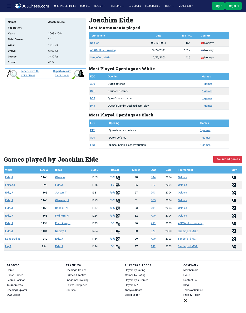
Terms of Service (193, 289)
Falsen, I (10, 184)
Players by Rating (135, 269)
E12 (92, 130)
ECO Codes (135, 6)
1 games (207, 83)
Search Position (16, 279)
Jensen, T (60, 192)
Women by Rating (135, 274)
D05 (92, 98)
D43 (92, 105)
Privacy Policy (191, 294)
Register (233, 5)
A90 (92, 83)
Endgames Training (77, 279)
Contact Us (190, 279)
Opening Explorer (65, 6)
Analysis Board (133, 289)
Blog (186, 284)
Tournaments (15, 284)
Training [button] (116, 6)
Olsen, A (60, 177)
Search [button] (99, 6)
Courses (85, 6)
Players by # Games (136, 279)
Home (10, 269)
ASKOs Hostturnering (103, 50)
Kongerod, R (12, 238)
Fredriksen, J (62, 223)
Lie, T (8, 246)
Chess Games (15, 274)
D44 (153, 177)
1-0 (113, 184)
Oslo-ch (94, 42)
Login (218, 5)
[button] (8, 6)
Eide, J (9, 177)
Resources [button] (151, 6)
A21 (153, 223)
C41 (92, 91)
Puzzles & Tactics (76, 274)
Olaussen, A (62, 200)
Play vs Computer (76, 284)
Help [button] (168, 6)
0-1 (113, 223)
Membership (186, 6)
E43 (92, 144)
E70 (153, 230)
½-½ (113, 177)
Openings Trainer (76, 269)
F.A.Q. (186, 274)
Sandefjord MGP (100, 57)
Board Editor (132, 294)
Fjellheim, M (62, 215)
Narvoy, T (60, 230)
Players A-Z (131, 284)
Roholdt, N (61, 207)
